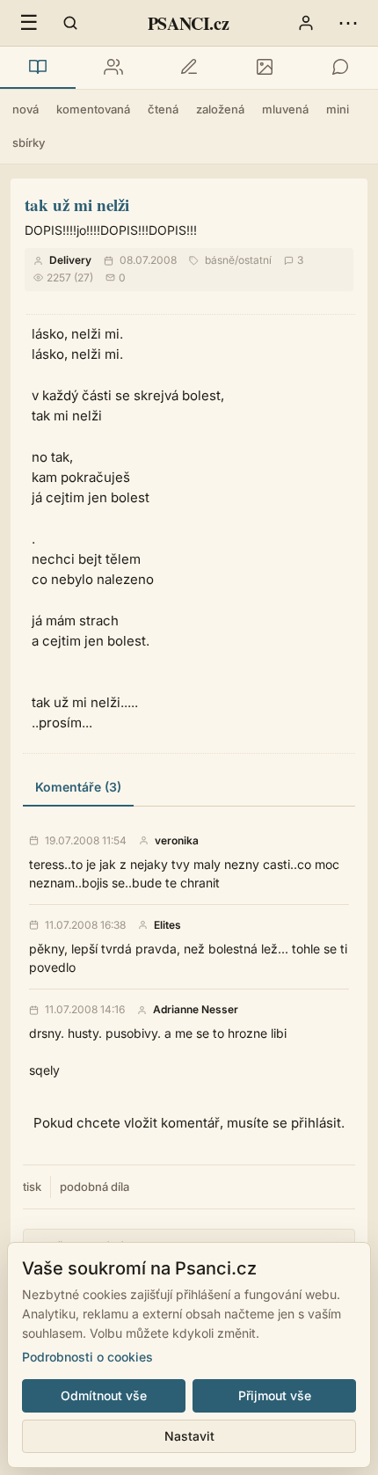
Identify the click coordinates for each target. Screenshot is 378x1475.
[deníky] (189, 68)
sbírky (28, 142)
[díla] (38, 68)
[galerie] (264, 68)
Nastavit (189, 1435)
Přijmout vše (274, 1395)
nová (25, 109)
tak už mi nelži (77, 204)
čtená (163, 109)
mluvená (285, 109)
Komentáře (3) (78, 786)
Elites (167, 925)
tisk (32, 1186)
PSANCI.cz (188, 23)
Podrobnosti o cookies (87, 1356)
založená (220, 109)
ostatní (255, 260)
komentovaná (93, 109)
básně (220, 260)
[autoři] (113, 68)
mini (337, 109)
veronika (177, 841)
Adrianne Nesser (195, 1009)
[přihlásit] (306, 23)
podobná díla (94, 1186)
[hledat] (70, 23)
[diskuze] (340, 68)
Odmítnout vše (104, 1395)
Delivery (70, 260)
